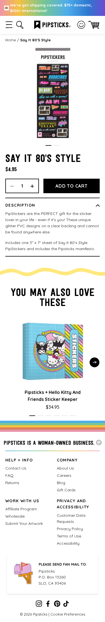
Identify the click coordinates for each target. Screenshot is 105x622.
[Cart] (93, 24)
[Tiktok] (66, 604)
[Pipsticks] (52, 24)
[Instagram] (39, 604)
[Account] (81, 25)
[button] (9, 24)
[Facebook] (48, 604)
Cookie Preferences (67, 614)
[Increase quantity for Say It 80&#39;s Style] (34, 186)
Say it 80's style (35, 40)
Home (10, 40)
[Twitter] (57, 604)
